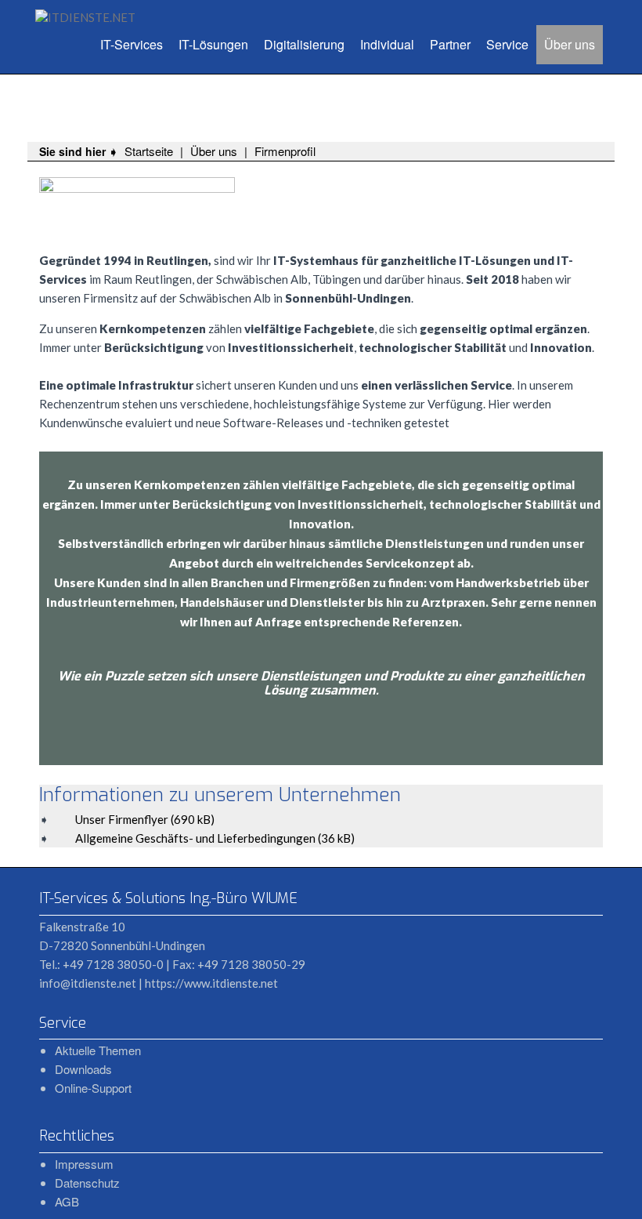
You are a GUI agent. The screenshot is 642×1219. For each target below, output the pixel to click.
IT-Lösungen (213, 44)
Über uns (569, 44)
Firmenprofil (285, 151)
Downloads (83, 1069)
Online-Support (93, 1087)
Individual (387, 44)
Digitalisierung (304, 44)
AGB (67, 1201)
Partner (450, 44)
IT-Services (131, 44)
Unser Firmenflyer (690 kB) (145, 819)
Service (507, 44)
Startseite (148, 151)
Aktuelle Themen (98, 1050)
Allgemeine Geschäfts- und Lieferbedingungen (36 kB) (215, 838)
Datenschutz (87, 1182)
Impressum (84, 1164)
